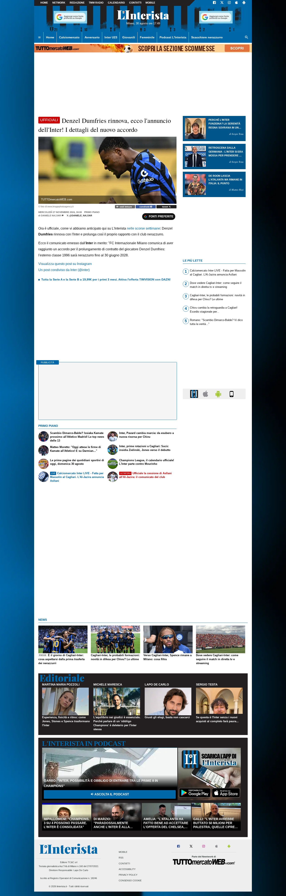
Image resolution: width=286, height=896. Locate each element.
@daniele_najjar (80, 215)
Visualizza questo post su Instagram (65, 264)
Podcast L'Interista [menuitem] (173, 37)
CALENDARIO (116, 2)
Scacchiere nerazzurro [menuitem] (207, 37)
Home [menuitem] (50, 37)
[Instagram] (229, 3)
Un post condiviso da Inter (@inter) (64, 270)
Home (44, 2)
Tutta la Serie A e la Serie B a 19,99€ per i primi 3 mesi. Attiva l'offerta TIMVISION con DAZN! (106, 279)
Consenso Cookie (130, 880)
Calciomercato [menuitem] (69, 37)
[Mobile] (231, 393)
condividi (144, 206)
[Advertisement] (214, 565)
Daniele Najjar (51, 215)
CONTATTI (135, 2)
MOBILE (150, 2)
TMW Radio (96, 2)
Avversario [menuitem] (92, 37)
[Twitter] (222, 3)
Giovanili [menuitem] (128, 37)
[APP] (194, 393)
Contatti (124, 863)
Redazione (77, 2)
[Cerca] (246, 37)
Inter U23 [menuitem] (110, 37)
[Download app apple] (236, 3)
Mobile (123, 852)
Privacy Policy (128, 875)
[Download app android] (244, 3)
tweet (165, 206)
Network (58, 2)
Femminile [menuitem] (147, 37)
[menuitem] (39, 37)
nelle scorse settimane (143, 228)
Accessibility (127, 869)
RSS (121, 858)
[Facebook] (214, 3)
